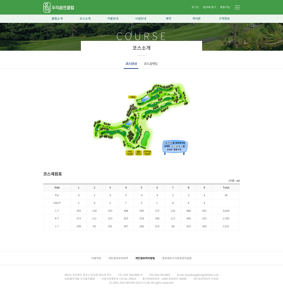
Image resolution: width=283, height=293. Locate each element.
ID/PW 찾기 (209, 7)
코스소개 (85, 18)
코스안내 (131, 64)
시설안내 (140, 18)
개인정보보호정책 (118, 258)
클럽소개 (57, 18)
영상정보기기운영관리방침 (177, 258)
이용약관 (96, 258)
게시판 (196, 18)
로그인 (195, 7)
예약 (168, 18)
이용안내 (112, 18)
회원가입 (225, 7)
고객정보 (224, 18)
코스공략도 (151, 64)
